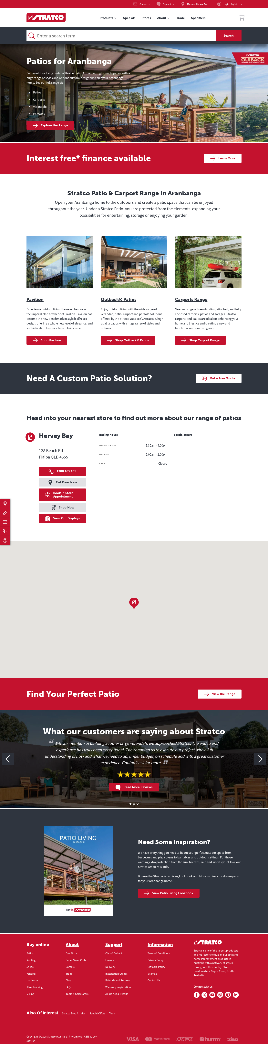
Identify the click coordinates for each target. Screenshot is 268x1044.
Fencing (31, 973)
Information (160, 944)
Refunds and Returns (117, 980)
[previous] (8, 759)
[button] (134, 603)
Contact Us (154, 980)
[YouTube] (212, 995)
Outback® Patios (118, 299)
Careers (70, 967)
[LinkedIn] (236, 995)
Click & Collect (113, 953)
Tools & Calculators (77, 994)
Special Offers (97, 1013)
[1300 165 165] (5, 531)
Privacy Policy (156, 960)
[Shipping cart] (241, 18)
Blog (68, 980)
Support (113, 944)
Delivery (110, 967)
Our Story (71, 953)
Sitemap (152, 973)
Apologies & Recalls (116, 994)
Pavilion (35, 299)
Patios (30, 953)
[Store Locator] (5, 503)
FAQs (68, 987)
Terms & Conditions (159, 953)
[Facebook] (197, 995)
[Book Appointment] (5, 540)
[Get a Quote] (5, 512)
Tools (112, 1013)
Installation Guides (116, 973)
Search (228, 35)
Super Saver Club (76, 960)
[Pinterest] (228, 995)
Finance (109, 960)
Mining (30, 994)
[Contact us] (5, 522)
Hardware (32, 980)
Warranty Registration (118, 987)
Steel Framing (34, 987)
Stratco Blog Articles (74, 1013)
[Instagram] (220, 995)
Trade (69, 973)
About (72, 944)
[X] (204, 995)
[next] (260, 759)
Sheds (30, 967)
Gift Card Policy (156, 967)
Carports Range (191, 299)
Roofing (31, 960)
